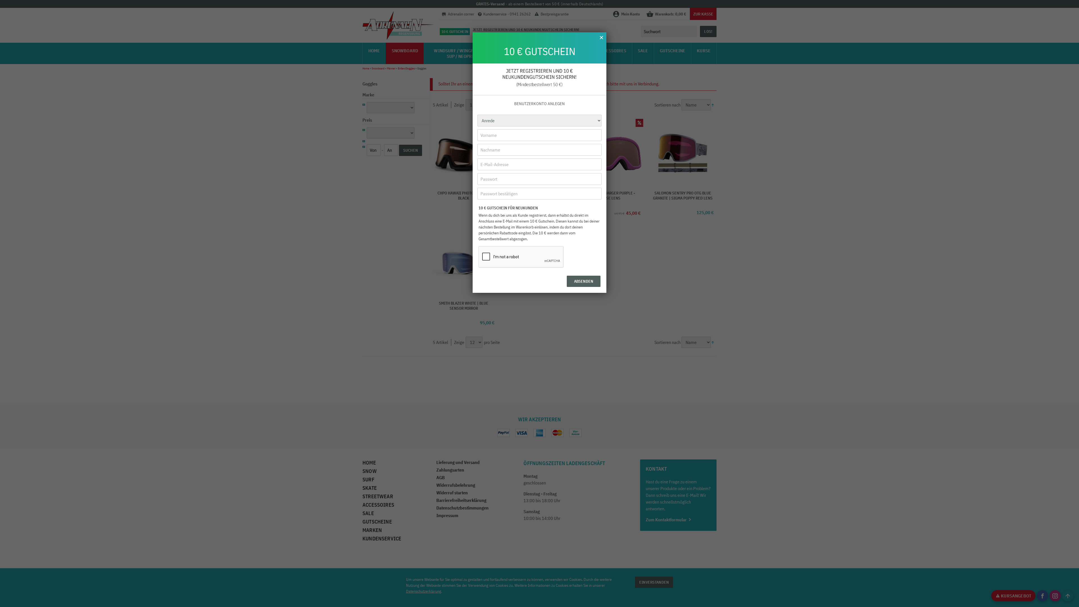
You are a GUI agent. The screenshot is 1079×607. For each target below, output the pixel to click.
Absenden (583, 281)
